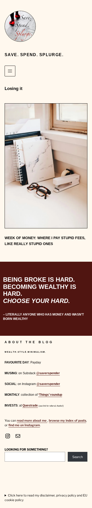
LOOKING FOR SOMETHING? (26, 449)
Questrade (30, 405)
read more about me (32, 420)
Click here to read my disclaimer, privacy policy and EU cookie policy (46, 497)
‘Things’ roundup (50, 395)
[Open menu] (10, 71)
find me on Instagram (24, 425)
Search (77, 457)
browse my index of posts (67, 420)
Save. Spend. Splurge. (34, 55)
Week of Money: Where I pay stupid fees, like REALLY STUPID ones (45, 241)
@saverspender (48, 373)
